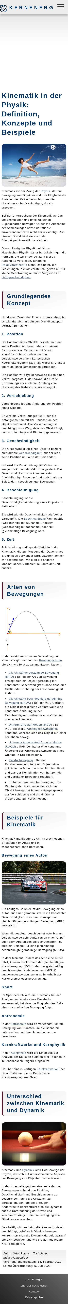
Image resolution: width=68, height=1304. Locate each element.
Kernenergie (26, 7)
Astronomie (18, 1024)
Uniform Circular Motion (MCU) (30, 724)
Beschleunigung (35, 518)
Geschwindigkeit (30, 453)
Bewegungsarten (50, 660)
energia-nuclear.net (34, 1285)
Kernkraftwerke (47, 1069)
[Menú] (61, 7)
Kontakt (34, 1291)
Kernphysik (18, 1052)
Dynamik (28, 1170)
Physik (45, 191)
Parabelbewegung (21, 760)
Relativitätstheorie (14, 264)
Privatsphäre (34, 1297)
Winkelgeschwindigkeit (42, 728)
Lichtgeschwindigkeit (16, 277)
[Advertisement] (34, 51)
